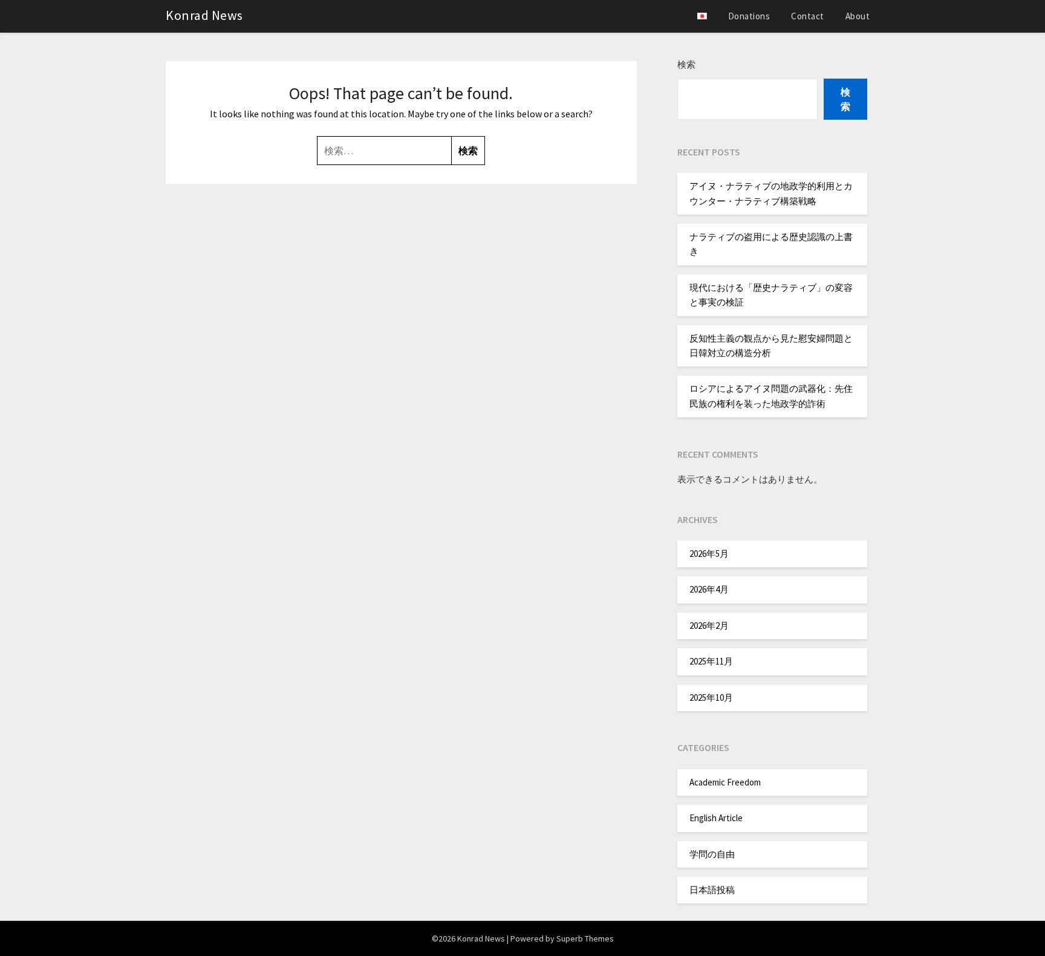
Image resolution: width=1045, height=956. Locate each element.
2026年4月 (709, 589)
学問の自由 (712, 854)
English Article (716, 818)
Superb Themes (585, 938)
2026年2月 (709, 625)
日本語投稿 (712, 890)
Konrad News (204, 15)
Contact (807, 16)
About (857, 16)
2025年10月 (711, 697)
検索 (686, 64)
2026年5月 (709, 553)
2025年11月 (711, 661)
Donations (749, 16)
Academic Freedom (725, 782)
